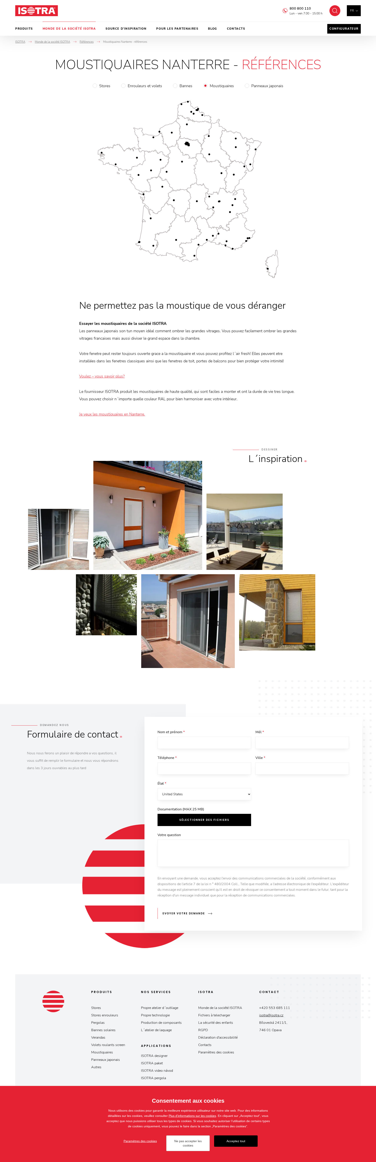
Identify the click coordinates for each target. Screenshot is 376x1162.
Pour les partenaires (177, 29)
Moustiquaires (222, 86)
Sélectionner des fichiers (204, 820)
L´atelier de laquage (156, 1030)
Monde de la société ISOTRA (69, 29)
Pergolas (98, 1022)
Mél (259, 732)
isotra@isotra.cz (271, 1015)
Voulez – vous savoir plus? (102, 376)
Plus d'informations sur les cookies (192, 1116)
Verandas (98, 1037)
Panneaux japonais (267, 86)
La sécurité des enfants (215, 1022)
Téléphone (167, 757)
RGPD (203, 1030)
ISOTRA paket (152, 1063)
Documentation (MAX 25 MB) (181, 809)
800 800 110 (300, 8)
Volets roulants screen (108, 1045)
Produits (24, 29)
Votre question (169, 835)
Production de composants (161, 1022)
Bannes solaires (103, 1030)
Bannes (186, 86)
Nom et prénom (171, 732)
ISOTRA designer (154, 1055)
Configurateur (344, 29)
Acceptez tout (236, 1141)
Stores (104, 86)
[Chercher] (334, 10)
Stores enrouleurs (104, 1015)
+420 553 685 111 (274, 1007)
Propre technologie (155, 1015)
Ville (260, 757)
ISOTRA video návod (157, 1070)
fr (352, 11)
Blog (212, 29)
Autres (96, 1067)
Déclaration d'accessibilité (218, 1037)
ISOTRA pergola (153, 1078)
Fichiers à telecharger (214, 1015)
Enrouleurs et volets (145, 86)
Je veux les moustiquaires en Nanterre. (112, 414)
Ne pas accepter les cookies (188, 1143)
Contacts (236, 29)
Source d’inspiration (126, 29)
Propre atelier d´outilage (159, 1007)
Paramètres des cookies (216, 1052)
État (162, 783)
